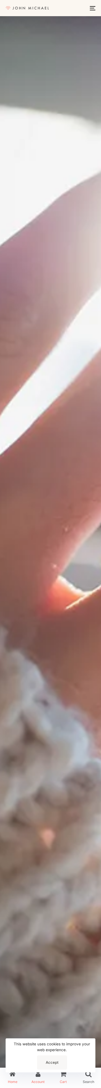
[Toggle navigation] (80, 8)
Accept (52, 1062)
